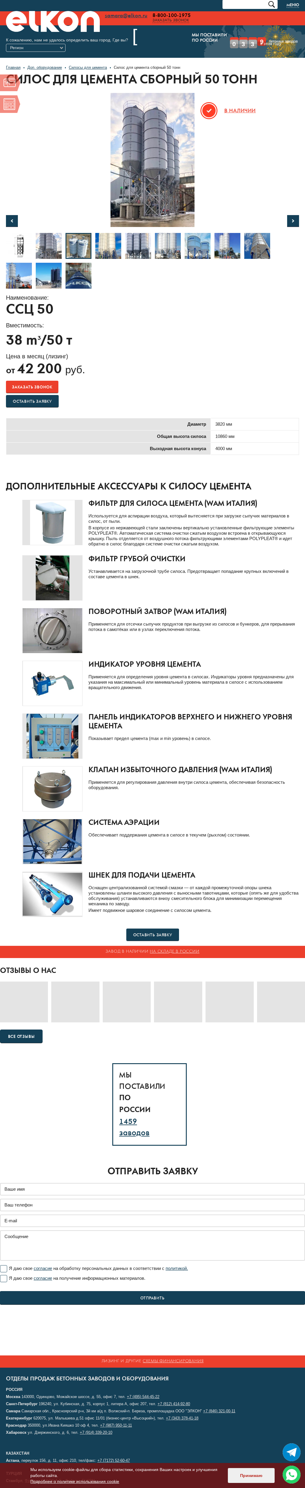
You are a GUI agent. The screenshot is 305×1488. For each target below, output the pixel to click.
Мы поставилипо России (161, 38)
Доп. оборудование (44, 59)
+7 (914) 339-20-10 (96, 1432)
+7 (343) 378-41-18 (182, 1418)
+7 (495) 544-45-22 (143, 1396)
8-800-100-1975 (171, 15)
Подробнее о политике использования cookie (74, 1481)
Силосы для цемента (88, 59)
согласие (43, 1259)
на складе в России (174, 943)
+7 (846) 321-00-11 (219, 1411)
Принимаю (251, 1475)
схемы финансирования (173, 1361)
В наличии (240, 102)
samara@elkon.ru (126, 16)
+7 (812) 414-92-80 (174, 1404)
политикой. (177, 1259)
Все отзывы (21, 1028)
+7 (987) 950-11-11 (116, 1425)
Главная (13, 59)
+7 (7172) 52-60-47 (113, 1460)
